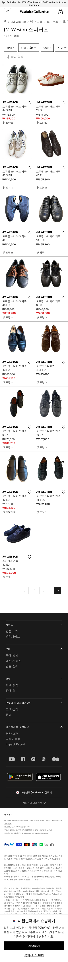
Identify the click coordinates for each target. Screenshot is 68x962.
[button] (60, 11)
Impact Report (15, 744)
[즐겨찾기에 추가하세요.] (30, 102)
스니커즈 (52, 21)
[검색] (7, 11)
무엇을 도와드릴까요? (18, 703)
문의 (9, 714)
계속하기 (34, 946)
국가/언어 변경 (34, 955)
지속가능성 (13, 739)
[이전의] (24, 590)
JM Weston (18, 21)
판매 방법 (12, 685)
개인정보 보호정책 (32, 802)
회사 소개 (12, 733)
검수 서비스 (13, 661)
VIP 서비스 (13, 636)
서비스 (9, 624)
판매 (8, 678)
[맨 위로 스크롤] (57, 590)
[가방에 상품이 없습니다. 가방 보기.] (60, 11)
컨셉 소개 (12, 631)
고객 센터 (12, 709)
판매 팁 (10, 690)
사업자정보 (7, 824)
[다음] (43, 590)
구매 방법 (12, 655)
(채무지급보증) (27, 859)
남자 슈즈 (36, 21)
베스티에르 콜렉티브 (17, 727)
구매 (8, 649)
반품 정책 (12, 666)
